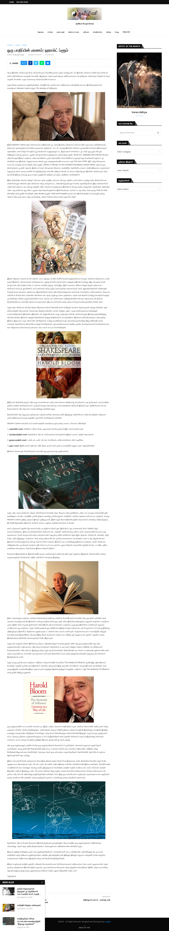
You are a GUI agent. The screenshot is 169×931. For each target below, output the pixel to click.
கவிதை (108, 32)
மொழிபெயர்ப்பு (97, 32)
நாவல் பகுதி (60, 32)
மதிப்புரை (86, 32)
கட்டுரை (50, 32)
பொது (117, 32)
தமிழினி (107, 921)
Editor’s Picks (22, 2)
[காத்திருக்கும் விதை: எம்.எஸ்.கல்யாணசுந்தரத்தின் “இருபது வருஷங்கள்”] (9, 921)
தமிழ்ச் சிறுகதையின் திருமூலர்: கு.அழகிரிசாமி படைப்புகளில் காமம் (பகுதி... (29, 891)
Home (11, 2)
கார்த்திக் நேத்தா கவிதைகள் (29, 905)
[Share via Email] (47, 63)
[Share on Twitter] (36, 63)
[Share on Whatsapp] (41, 63)
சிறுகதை (41, 32)
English (126, 32)
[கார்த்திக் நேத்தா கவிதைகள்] (9, 908)
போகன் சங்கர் (19, 55)
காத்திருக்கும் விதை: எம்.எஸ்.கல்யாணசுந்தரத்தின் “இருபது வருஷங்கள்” (29, 921)
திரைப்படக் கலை (73, 32)
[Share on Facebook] (30, 63)
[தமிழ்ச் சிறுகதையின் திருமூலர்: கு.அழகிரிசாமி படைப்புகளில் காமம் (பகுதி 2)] (9, 891)
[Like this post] (25, 63)
